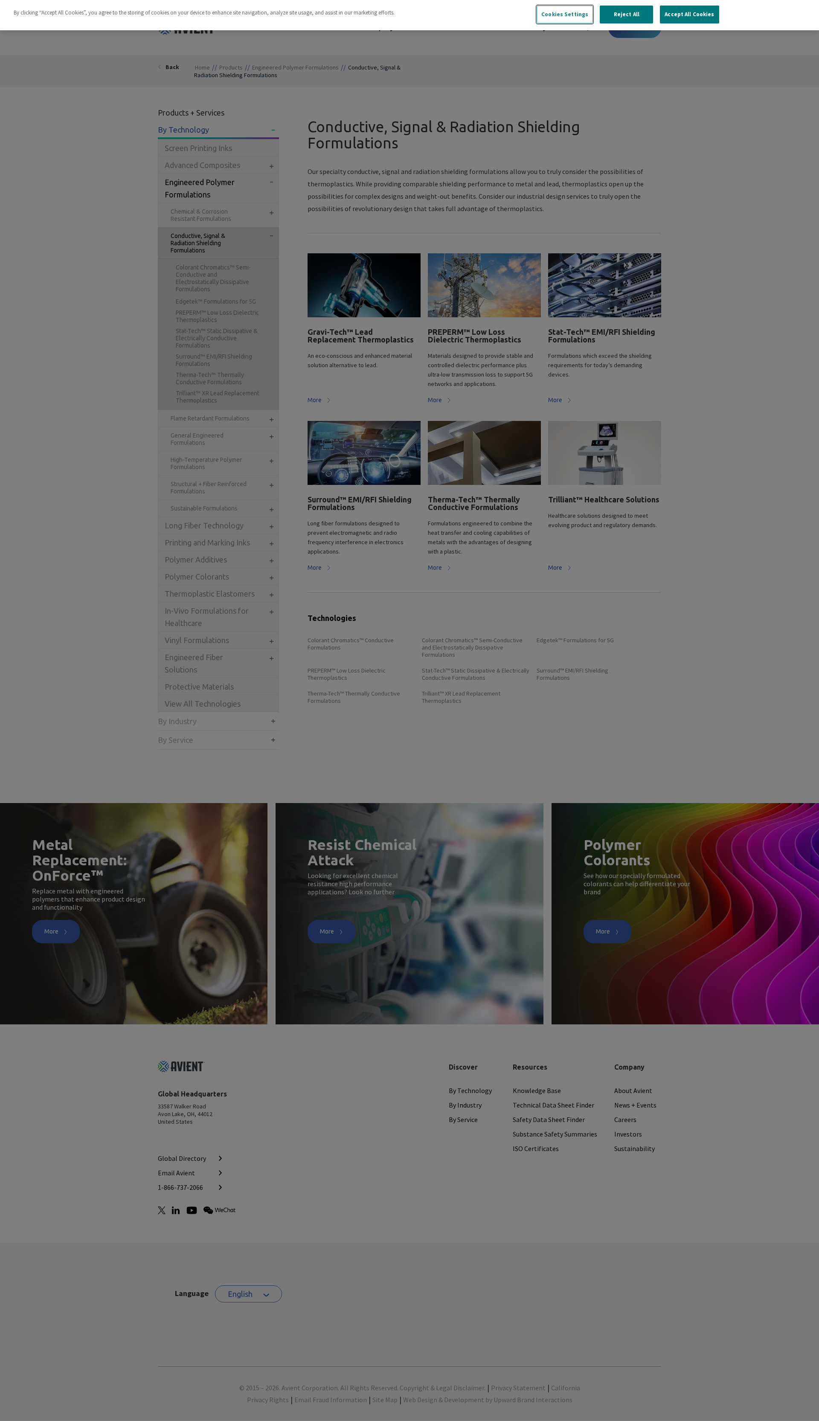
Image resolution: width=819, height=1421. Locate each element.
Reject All (626, 14)
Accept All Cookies (689, 14)
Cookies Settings (564, 14)
